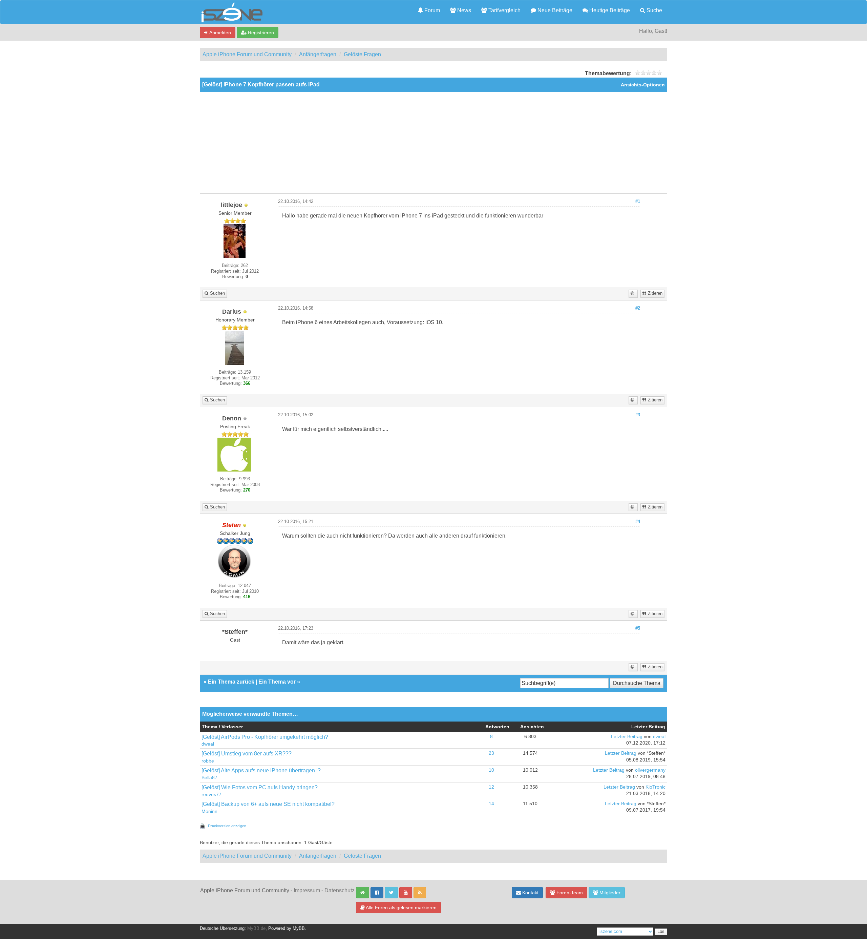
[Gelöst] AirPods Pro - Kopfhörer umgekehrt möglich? (265, 737)
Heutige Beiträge (609, 10)
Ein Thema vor (277, 682)
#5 (637, 628)
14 (491, 803)
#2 (637, 308)
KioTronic (655, 787)
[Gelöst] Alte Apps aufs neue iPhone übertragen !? (261, 770)
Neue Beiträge (554, 10)
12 (491, 787)
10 (491, 770)
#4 (637, 521)
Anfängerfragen (317, 54)
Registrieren (260, 32)
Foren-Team (569, 892)
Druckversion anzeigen (227, 826)
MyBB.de (256, 928)
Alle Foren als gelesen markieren (401, 907)
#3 (637, 415)
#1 (637, 201)
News (463, 10)
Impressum (307, 890)
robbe (208, 761)
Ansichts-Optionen (643, 84)
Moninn (209, 811)
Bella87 (209, 777)
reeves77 (211, 794)
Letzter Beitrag (626, 736)
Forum (431, 10)
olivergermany (650, 770)
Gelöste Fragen (362, 54)
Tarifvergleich (504, 10)
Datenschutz (339, 890)
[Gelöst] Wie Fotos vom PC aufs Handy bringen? (260, 787)
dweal (208, 744)
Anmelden (219, 32)
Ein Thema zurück (231, 682)
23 (491, 753)
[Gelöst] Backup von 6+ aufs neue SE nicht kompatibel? (268, 804)
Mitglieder (609, 892)
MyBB (299, 928)
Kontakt (529, 892)
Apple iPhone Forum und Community (247, 54)
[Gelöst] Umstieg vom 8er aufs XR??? (247, 753)
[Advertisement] (433, 142)
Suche (653, 10)
